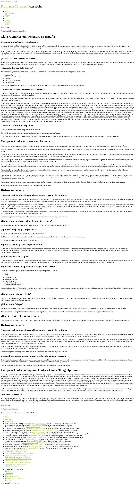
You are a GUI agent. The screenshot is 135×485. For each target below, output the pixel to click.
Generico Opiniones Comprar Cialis (16, 460)
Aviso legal (8, 420)
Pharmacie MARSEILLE (37, 436)
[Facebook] (14, 1)
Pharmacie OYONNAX (37, 444)
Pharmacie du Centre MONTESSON (40, 446)
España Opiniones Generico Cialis (15, 464)
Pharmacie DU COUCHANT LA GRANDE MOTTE (43, 434)
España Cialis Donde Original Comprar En (18, 459)
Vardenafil (8, 20)
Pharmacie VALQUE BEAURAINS (43, 430)
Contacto (7, 418)
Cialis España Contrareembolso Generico (17, 457)
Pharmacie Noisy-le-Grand (37, 428)
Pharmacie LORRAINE (34, 441)
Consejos (7, 22)
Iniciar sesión (6, 1)
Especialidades (9, 13)
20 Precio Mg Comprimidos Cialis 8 (16, 452)
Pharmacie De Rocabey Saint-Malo (38, 437)
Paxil (6, 18)
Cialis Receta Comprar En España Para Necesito (20, 453)
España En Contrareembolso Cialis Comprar (18, 455)
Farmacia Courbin (13, 6)
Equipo (7, 24)
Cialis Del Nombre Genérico (14, 466)
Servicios (7, 11)
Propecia (7, 15)
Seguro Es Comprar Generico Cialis (16, 450)
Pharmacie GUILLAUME (37, 425)
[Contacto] (16, 1)
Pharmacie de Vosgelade (30, 443)
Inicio (6, 416)
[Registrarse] (12, 1)
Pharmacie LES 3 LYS (32, 439)
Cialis (6, 16)
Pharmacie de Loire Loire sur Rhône (35, 423)
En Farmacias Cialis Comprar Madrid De (17, 462)
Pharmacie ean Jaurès (33, 427)
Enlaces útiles (9, 421)
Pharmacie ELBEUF (38, 432)
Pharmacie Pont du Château (29, 448)
